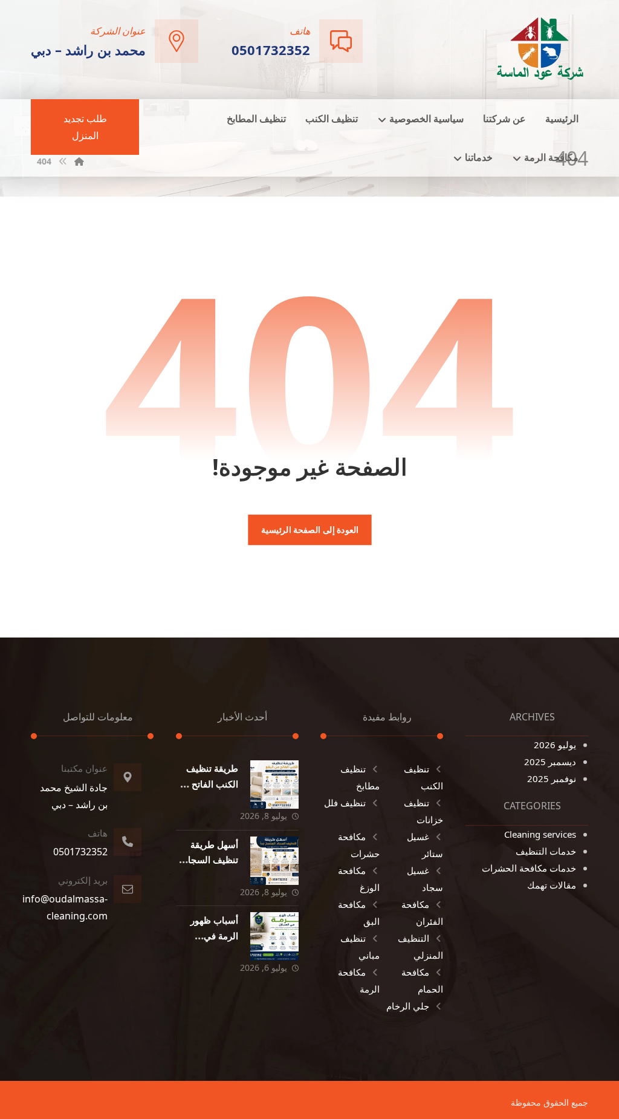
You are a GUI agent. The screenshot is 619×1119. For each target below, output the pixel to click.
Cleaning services (540, 834)
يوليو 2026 (555, 745)
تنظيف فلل (345, 803)
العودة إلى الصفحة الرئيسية (309, 530)
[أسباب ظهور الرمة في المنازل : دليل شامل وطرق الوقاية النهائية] (274, 936)
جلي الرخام (407, 1006)
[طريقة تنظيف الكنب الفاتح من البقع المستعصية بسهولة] (274, 784)
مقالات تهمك (551, 885)
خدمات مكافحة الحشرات (529, 868)
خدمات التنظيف (546, 851)
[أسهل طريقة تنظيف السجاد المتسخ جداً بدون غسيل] (274, 861)
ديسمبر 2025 (550, 761)
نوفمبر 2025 (551, 778)
